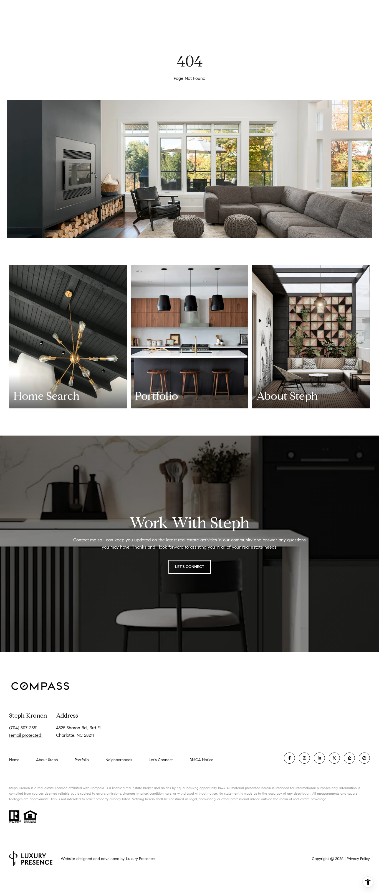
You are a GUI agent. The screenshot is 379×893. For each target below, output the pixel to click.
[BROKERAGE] (364, 758)
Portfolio (82, 760)
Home (14, 760)
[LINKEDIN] (319, 758)
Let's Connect (161, 760)
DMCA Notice (201, 760)
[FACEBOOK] (289, 758)
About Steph (47, 760)
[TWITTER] (334, 758)
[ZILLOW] (349, 758)
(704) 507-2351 (23, 727)
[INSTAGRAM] (304, 758)
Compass (97, 788)
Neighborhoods (118, 760)
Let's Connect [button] (189, 566)
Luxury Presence (140, 858)
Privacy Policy (358, 858)
